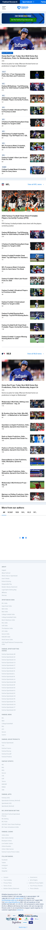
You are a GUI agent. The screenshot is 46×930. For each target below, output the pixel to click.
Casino (4, 735)
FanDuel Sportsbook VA (8, 704)
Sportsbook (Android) (8, 806)
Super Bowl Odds (7, 606)
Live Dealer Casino (7, 843)
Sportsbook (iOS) (6, 803)
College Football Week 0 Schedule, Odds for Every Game (14, 170)
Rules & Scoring (6, 581)
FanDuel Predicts (7, 756)
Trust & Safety (8, 880)
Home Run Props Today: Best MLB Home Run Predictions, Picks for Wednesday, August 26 (20, 57)
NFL (34, 512)
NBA (17, 512)
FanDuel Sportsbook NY (8, 693)
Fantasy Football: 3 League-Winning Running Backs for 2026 (14, 337)
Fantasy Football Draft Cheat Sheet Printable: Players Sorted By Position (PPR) (15, 327)
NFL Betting (5, 819)
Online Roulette (6, 846)
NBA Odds (5, 609)
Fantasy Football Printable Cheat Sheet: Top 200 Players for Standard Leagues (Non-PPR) (14, 257)
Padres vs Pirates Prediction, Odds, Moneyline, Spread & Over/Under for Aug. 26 (14, 450)
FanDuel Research (10, 2)
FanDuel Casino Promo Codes (10, 852)
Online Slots (5, 835)
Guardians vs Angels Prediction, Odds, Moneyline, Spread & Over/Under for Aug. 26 (15, 426)
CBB (3, 790)
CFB (3, 776)
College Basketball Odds (9, 617)
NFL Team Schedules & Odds (10, 827)
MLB (29, 512)
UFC (3, 729)
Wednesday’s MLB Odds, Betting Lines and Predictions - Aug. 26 (15, 403)
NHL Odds (5, 623)
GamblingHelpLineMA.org (9, 900)
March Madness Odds (8, 620)
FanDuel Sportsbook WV (9, 710)
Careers (6, 877)
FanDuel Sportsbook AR (8, 654)
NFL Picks (4, 821)
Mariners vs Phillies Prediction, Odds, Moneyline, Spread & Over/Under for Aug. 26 (15, 496)
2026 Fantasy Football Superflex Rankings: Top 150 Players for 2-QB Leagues (14, 135)
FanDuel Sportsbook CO (9, 662)
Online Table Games (8, 849)
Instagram (5, 865)
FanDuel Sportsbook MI (8, 685)
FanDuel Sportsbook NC (8, 688)
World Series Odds (7, 639)
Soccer (4, 732)
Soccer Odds (5, 634)
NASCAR (4, 784)
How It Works (5, 578)
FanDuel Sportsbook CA (8, 660)
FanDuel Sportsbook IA (8, 671)
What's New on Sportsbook (9, 576)
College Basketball (7, 723)
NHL (23, 512)
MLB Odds (5, 611)
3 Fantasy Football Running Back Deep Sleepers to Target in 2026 (15, 123)
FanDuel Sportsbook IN (8, 676)
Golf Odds (5, 625)
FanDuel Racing (6, 751)
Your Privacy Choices (36, 885)
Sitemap (4, 595)
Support (4, 570)
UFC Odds (5, 631)
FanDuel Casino (6, 748)
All (4, 512)
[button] (23, 20)
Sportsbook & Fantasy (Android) (11, 800)
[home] (23, 7)
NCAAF (10, 512)
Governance (33, 877)
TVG (3, 745)
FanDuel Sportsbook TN (8, 701)
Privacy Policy (8, 883)
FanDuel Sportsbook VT (8, 707)
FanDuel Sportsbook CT (8, 665)
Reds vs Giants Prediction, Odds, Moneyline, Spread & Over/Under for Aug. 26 (14, 438)
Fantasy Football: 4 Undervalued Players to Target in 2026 (13, 303)
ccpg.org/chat (19, 898)
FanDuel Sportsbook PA (8, 699)
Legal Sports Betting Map (9, 590)
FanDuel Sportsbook (7, 743)
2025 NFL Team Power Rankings (11, 824)
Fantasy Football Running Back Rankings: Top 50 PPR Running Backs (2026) (15, 315)
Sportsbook (27, 2)
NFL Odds (4, 603)
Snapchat (4, 871)
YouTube (4, 868)
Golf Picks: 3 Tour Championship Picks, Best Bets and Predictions (13, 75)
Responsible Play (7, 584)
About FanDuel (6, 573)
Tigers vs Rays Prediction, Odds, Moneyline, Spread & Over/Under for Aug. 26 (14, 473)
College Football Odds (8, 614)
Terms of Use (7, 885)
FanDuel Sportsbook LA (8, 679)
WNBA (3, 787)
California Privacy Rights (36, 883)
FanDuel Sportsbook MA (9, 682)
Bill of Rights (34, 880)
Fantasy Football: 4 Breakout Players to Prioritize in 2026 (15, 111)
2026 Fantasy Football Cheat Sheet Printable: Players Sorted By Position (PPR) (15, 100)
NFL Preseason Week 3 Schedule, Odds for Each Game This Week (13, 146)
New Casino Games (7, 838)
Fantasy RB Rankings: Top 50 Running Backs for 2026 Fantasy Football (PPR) (15, 87)
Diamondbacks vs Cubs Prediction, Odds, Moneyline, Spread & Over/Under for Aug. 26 (14, 461)
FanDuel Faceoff (6, 754)
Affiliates (4, 592)
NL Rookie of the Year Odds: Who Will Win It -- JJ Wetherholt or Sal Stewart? (15, 414)
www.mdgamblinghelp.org (12, 902)
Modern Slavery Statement (9, 587)
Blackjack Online (7, 840)
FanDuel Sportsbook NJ (8, 690)
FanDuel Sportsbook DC (8, 668)
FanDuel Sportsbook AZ (8, 657)
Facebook (4, 860)
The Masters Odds (7, 628)
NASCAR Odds (6, 637)
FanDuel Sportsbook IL (8, 674)
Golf (3, 778)
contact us (20, 910)
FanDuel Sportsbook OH (9, 696)
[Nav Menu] (4, 8)
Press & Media (34, 888)
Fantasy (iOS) (6, 798)
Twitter (4, 862)
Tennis (4, 781)
